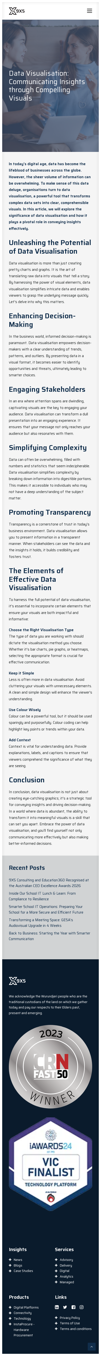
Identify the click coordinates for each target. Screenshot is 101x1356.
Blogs (18, 1265)
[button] (57, 1308)
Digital (64, 1270)
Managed (67, 1282)
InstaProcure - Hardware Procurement (24, 1330)
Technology (22, 1318)
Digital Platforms (26, 1307)
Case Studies (23, 1270)
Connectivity (23, 1312)
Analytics (66, 1276)
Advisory (66, 1259)
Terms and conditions (76, 1328)
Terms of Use (70, 1323)
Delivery (66, 1265)
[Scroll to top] (92, 1346)
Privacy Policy (70, 1317)
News (18, 1259)
